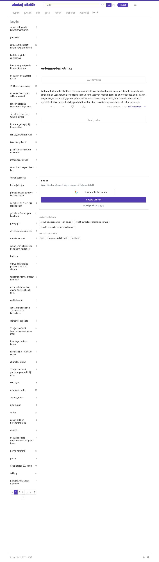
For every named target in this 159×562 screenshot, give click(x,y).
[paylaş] (83, 107)
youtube (75, 238)
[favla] (72, 107)
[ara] (109, 5)
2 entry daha (94, 120)
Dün (38, 12)
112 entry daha (94, 79)
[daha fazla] (135, 4)
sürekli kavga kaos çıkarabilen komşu (92, 222)
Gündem (28, 12)
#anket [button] (58, 12)
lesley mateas (134, 106)
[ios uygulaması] (97, 13)
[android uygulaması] (94, 13)
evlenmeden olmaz (56, 68)
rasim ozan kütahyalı (58, 238)
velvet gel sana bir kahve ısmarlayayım (57, 227)
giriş (113, 4)
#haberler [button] (70, 12)
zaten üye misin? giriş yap (93, 205)
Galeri (47, 12)
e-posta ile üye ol (94, 199)
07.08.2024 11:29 (119, 107)
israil (42, 238)
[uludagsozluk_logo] (23, 5)
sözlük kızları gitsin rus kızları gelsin (56, 222)
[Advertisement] (94, 39)
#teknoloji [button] (84, 12)
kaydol (123, 5)
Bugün (16, 12)
